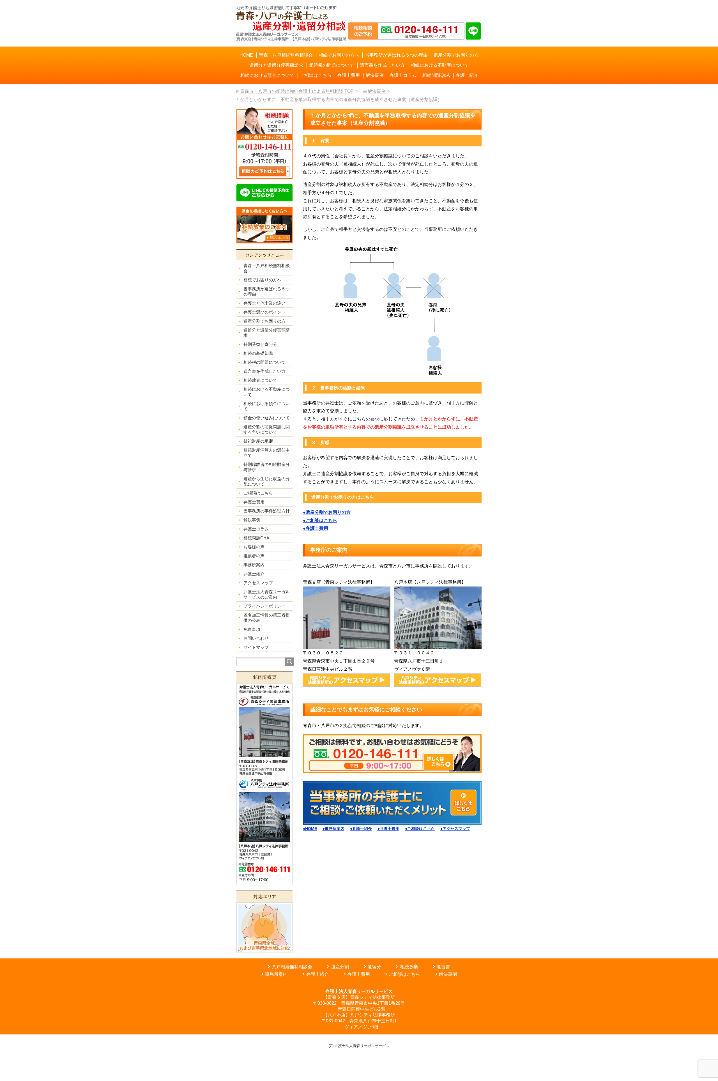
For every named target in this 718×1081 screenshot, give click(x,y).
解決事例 (448, 974)
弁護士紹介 (317, 974)
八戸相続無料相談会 (292, 966)
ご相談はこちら (404, 974)
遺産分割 (340, 966)
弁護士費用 (359, 974)
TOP (297, 91)
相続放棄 (409, 966)
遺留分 (374, 966)
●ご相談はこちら (320, 520)
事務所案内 (276, 974)
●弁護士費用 (315, 528)
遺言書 (443, 966)
